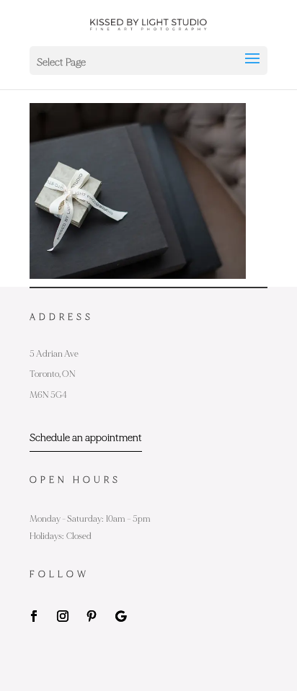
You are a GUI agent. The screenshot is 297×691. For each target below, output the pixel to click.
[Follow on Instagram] (62, 616)
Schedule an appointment (86, 438)
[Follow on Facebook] (33, 616)
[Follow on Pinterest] (91, 616)
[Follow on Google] (120, 616)
